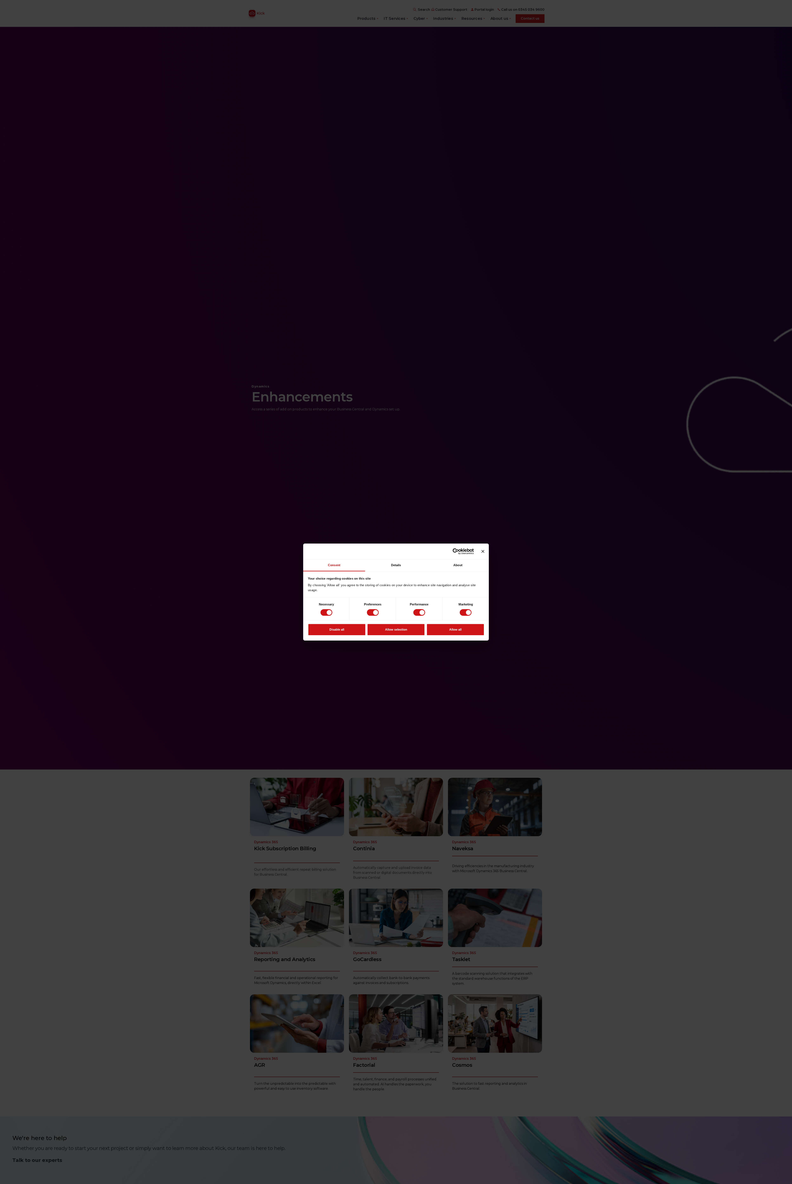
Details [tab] (396, 565)
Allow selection (396, 629)
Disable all (336, 629)
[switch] (373, 612)
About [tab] (457, 565)
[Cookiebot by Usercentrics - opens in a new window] (456, 551)
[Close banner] (482, 551)
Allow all (455, 629)
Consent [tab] (334, 565)
